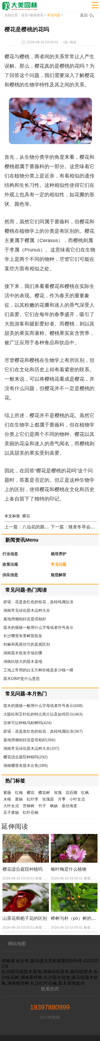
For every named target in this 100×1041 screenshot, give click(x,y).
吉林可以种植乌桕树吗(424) (27, 723)
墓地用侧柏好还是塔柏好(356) (29, 740)
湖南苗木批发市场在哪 (22, 653)
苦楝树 (28, 806)
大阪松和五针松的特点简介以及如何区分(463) (43, 714)
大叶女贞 (11, 806)
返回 (84, 15)
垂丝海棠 (69, 806)
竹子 (42, 806)
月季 (62, 799)
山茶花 (49, 927)
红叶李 (32, 799)
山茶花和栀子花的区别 (24, 918)
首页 (24, 15)
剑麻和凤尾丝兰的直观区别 (26, 644)
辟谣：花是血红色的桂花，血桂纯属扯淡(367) (43, 731)
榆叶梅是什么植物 (68, 869)
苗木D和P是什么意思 (21, 678)
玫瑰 (58, 792)
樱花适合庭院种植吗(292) (25, 757)
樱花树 (44, 792)
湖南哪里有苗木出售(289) (25, 765)
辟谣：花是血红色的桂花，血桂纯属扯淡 (38, 602)
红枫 (85, 792)
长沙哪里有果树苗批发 (22, 636)
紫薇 (7, 792)
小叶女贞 (77, 799)
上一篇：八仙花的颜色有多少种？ (37, 527)
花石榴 (71, 792)
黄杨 (19, 799)
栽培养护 (58, 554)
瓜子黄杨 (11, 812)
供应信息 (10, 575)
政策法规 (10, 564)
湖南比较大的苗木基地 (22, 661)
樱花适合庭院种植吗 (22, 869)
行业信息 (10, 554)
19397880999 (50, 1007)
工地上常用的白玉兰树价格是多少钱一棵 (38, 670)
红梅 (19, 792)
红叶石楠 (30, 812)
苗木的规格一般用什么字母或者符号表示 (38, 627)
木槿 (7, 799)
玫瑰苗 (48, 799)
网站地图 (17, 943)
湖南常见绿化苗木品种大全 (26, 610)
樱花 (26, 516)
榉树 (95, 927)
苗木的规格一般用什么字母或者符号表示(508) (43, 705)
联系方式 (50, 989)
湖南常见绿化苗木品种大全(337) (31, 748)
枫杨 (54, 806)
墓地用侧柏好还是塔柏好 (24, 619)
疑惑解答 (58, 575)
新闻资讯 (36, 15)
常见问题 (53, 15)
